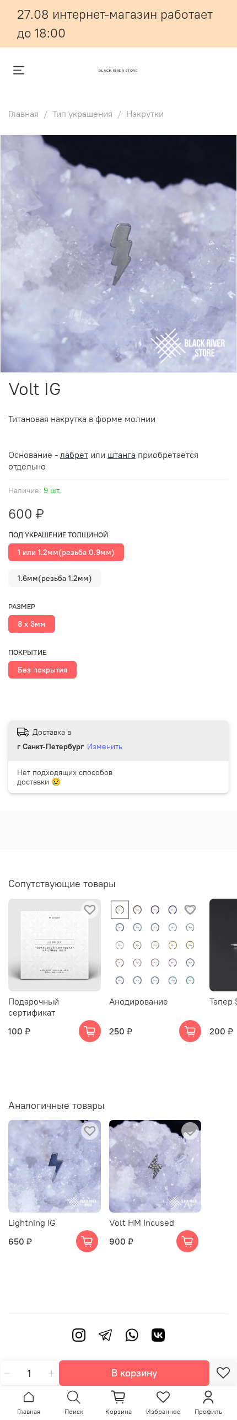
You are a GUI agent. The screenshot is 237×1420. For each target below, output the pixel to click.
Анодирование (138, 1001)
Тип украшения (82, 113)
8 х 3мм (32, 624)
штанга (121, 454)
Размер (21, 606)
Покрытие (27, 652)
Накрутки (145, 113)
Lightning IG (32, 1222)
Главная (23, 113)
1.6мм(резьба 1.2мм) (55, 578)
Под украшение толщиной (58, 535)
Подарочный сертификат (33, 1007)
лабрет (74, 454)
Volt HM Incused (141, 1222)
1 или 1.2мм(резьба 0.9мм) (66, 552)
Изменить (104, 746)
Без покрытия (42, 670)
